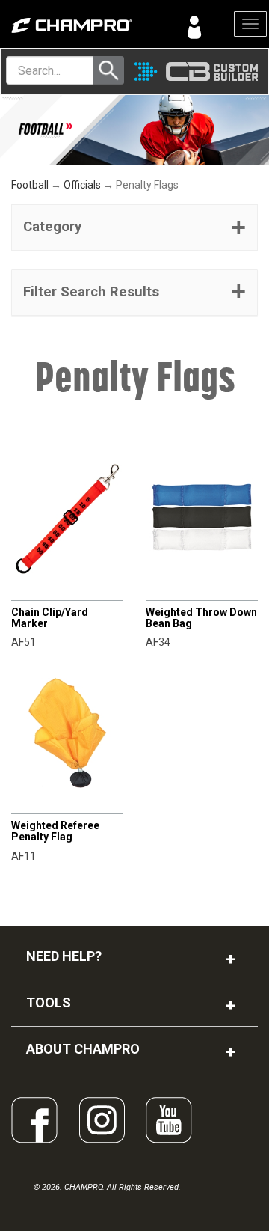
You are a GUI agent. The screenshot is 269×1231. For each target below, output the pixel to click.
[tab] (134, 227)
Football (30, 185)
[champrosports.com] (67, 25)
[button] (134, 227)
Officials (82, 185)
